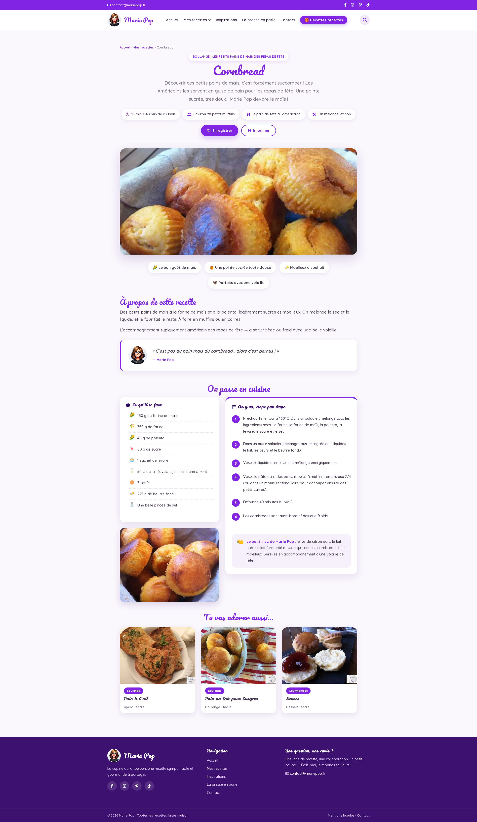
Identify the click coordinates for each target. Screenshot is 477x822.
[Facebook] (345, 4)
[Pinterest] (360, 4)
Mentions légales (341, 815)
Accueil (172, 19)
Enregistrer (222, 130)
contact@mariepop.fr (128, 5)
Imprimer (261, 130)
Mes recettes (195, 19)
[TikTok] (368, 4)
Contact (287, 19)
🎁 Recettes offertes (323, 20)
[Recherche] (365, 20)
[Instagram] (352, 4)
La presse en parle (259, 19)
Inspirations (226, 19)
